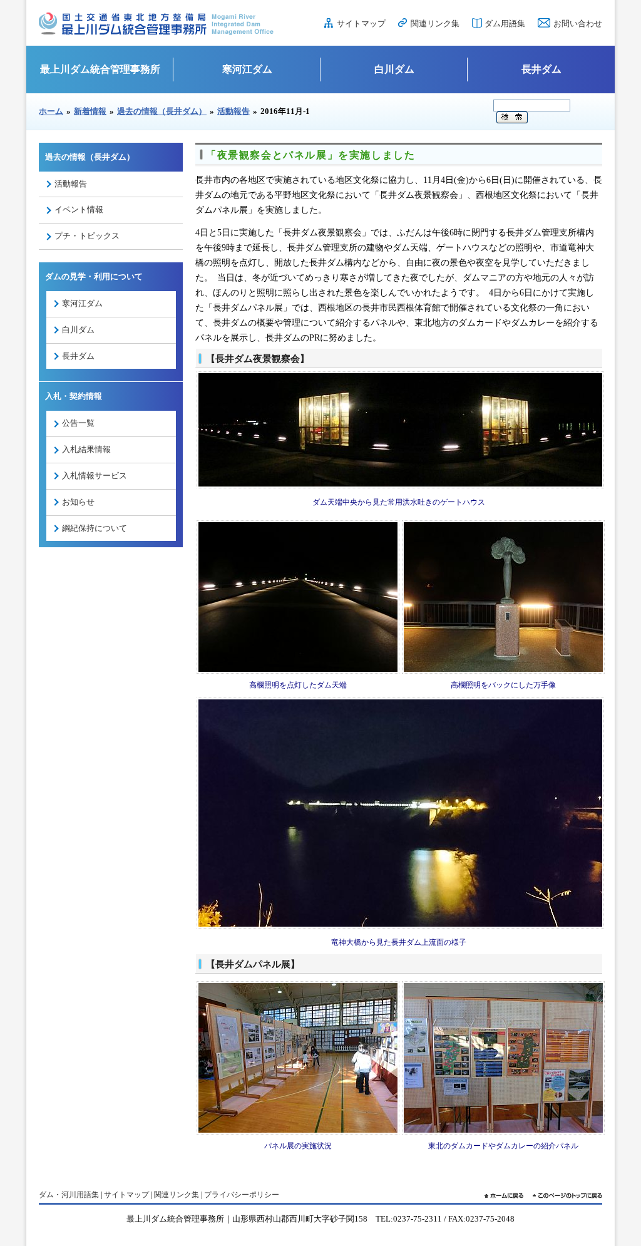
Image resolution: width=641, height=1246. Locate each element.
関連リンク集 (435, 23)
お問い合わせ (577, 23)
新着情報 (90, 111)
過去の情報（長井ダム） (162, 111)
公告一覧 (78, 423)
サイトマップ (361, 23)
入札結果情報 (86, 449)
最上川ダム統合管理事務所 (100, 69)
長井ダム (541, 69)
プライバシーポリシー (241, 1194)
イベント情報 (78, 209)
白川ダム (394, 69)
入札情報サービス (94, 475)
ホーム (51, 111)
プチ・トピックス (87, 235)
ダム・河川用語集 (69, 1194)
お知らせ (78, 502)
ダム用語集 (505, 23)
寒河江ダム (247, 69)
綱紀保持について (94, 528)
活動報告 (233, 111)
